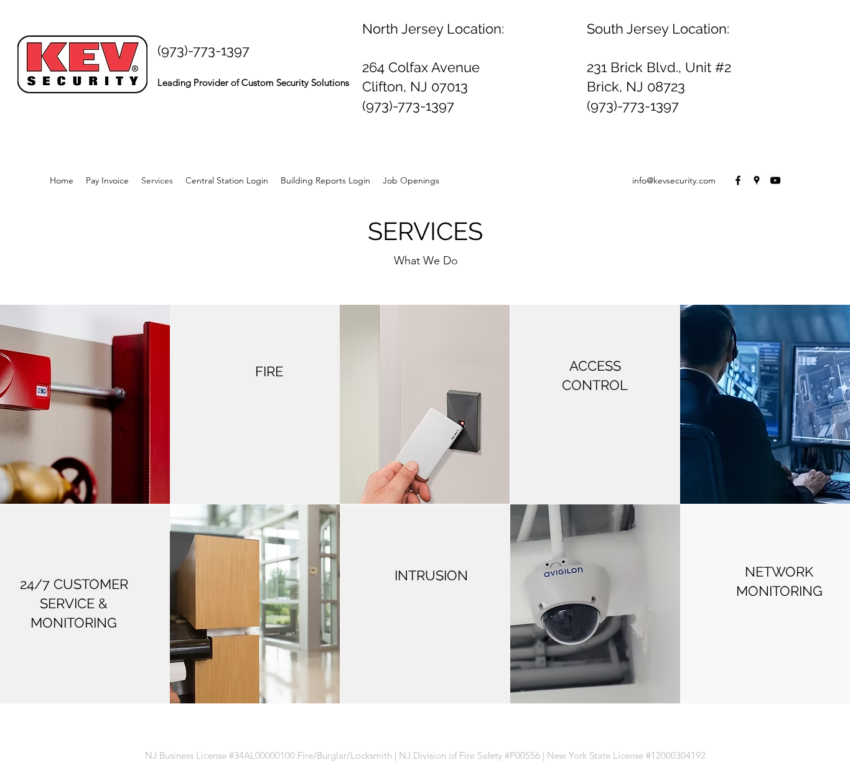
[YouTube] (775, 180)
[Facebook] (738, 180)
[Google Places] (756, 180)
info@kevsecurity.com (674, 180)
